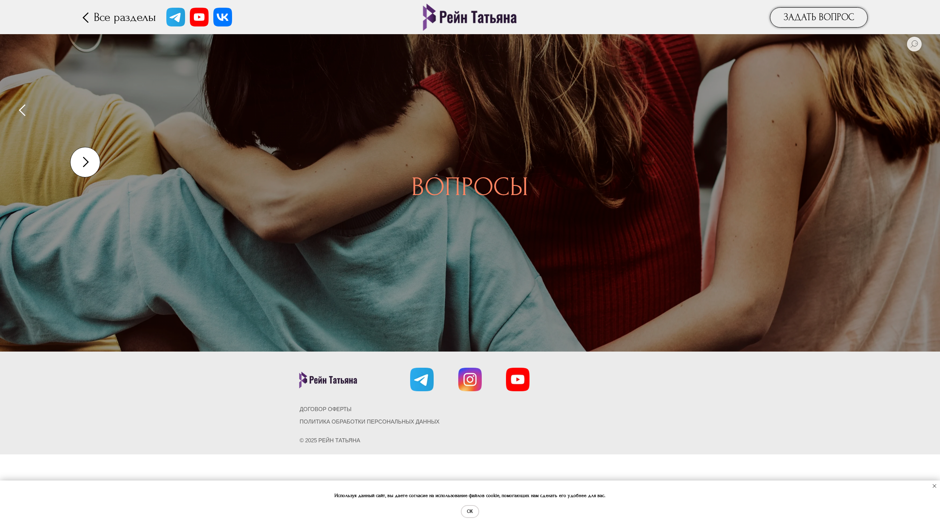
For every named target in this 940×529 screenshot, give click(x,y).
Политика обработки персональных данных (370, 421)
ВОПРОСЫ (470, 187)
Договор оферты (325, 409)
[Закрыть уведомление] (934, 486)
